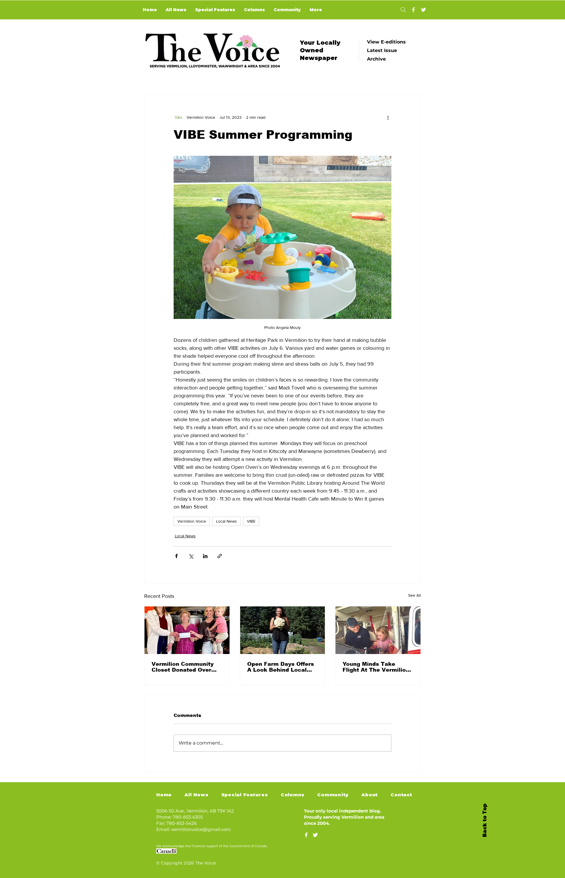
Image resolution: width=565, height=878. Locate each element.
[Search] (403, 9)
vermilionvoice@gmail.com (201, 829)
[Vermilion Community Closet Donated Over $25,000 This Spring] (187, 630)
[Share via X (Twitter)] (191, 556)
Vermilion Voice (191, 521)
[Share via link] (219, 556)
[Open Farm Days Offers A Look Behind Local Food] (282, 630)
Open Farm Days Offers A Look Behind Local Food (280, 667)
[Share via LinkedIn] (205, 556)
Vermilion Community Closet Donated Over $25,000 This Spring (183, 667)
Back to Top (485, 820)
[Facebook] (413, 9)
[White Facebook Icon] (306, 835)
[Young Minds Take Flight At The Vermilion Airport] (378, 630)
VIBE (251, 521)
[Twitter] (423, 9)
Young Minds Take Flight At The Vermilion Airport (376, 667)
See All (414, 595)
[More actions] (387, 117)
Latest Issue (382, 50)
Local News (226, 521)
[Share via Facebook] (176, 556)
